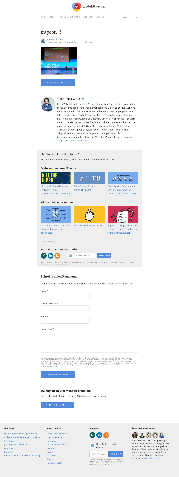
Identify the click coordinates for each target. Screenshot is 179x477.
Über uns (100, 17)
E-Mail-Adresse (49, 303)
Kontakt (8, 452)
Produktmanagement (57, 433)
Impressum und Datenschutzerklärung (22, 455)
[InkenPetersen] (142, 437)
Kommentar (47, 329)
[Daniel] (135, 437)
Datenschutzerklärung (49, 366)
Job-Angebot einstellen (15, 444)
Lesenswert (52, 455)
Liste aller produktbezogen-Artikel (20, 433)
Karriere (50, 448)
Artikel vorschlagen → (57, 405)
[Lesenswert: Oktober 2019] (89, 214)
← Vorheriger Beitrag (48, 241)
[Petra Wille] (162, 437)
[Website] (83, 99)
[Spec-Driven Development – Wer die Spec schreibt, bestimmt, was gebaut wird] (123, 178)
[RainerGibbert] (149, 437)
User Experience (54, 437)
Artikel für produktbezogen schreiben (22, 437)
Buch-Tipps (88, 17)
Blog (43, 17)
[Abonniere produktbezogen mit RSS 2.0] (57, 256)
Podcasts (63, 17)
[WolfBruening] (155, 437)
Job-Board (75, 17)
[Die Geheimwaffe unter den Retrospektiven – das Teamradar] (56, 214)
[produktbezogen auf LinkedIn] (50, 256)
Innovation (52, 441)
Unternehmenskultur (57, 444)
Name (44, 291)
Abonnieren (104, 255)
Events (50, 452)
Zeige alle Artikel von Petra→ (72, 140)
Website (44, 316)
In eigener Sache (54, 463)
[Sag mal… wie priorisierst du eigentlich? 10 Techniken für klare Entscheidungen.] (123, 214)
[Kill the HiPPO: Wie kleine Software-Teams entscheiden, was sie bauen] (56, 178)
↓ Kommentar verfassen (58, 82)
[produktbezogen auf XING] (44, 256)
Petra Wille (57, 39)
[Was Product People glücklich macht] (89, 178)
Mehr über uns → (151, 458)
